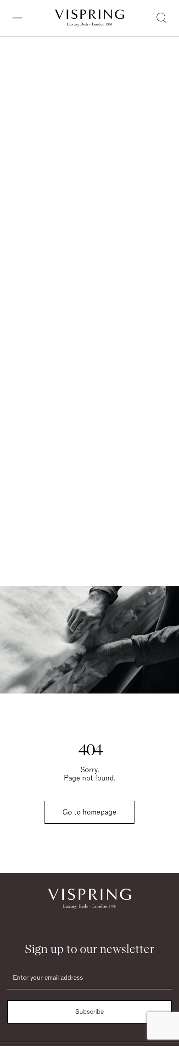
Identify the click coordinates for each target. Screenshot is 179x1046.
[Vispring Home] (89, 18)
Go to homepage (89, 812)
